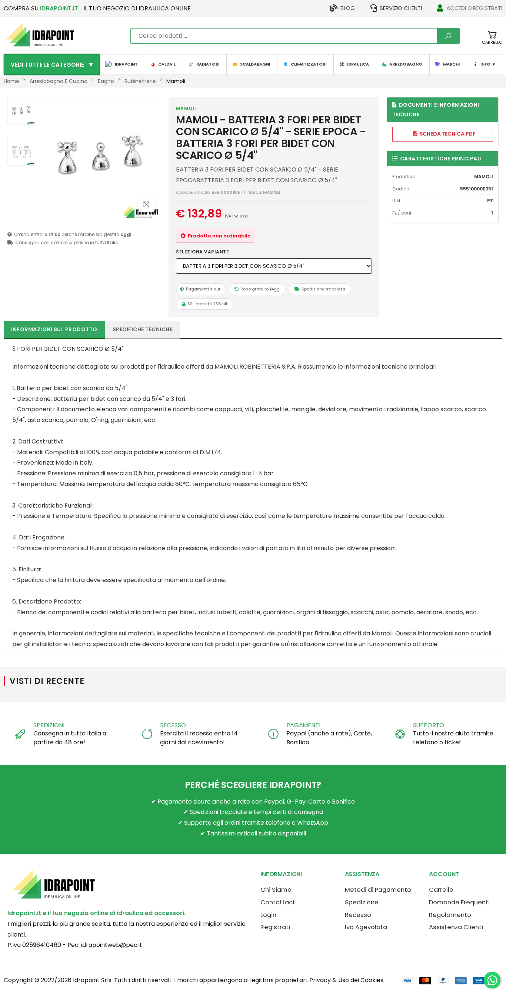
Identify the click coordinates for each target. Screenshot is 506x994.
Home (11, 81)
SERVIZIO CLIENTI (401, 8)
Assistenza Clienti (456, 927)
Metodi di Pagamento (378, 889)
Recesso (358, 915)
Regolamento (450, 915)
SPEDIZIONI (48, 725)
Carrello (441, 889)
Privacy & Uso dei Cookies (346, 980)
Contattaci (277, 902)
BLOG (347, 8)
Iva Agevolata (366, 927)
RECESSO (173, 725)
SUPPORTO (429, 725)
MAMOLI (186, 108)
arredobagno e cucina (58, 81)
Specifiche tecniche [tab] (143, 329)
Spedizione (362, 902)
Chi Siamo (276, 889)
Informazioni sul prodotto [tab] (54, 329)
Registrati (275, 927)
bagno (106, 81)
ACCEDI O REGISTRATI (474, 8)
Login (268, 915)
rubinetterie (140, 81)
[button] (492, 41)
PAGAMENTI (303, 725)
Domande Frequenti (459, 902)
